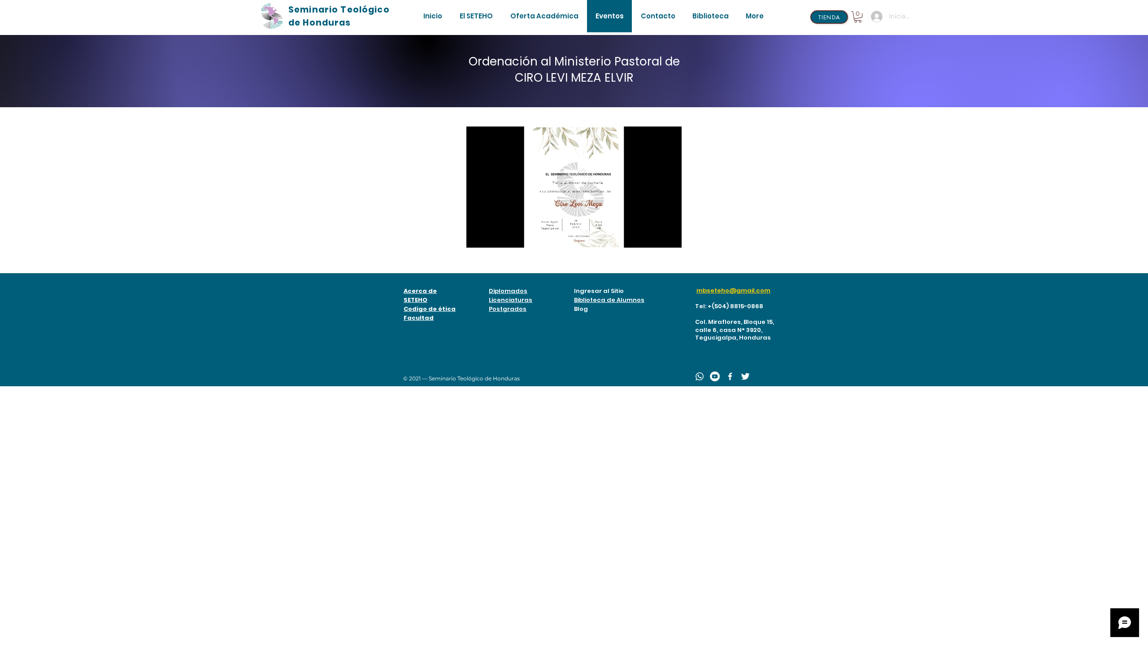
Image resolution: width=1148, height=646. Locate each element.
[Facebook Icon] (730, 376)
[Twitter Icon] (745, 376)
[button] (476, 16)
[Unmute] (493, 235)
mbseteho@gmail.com (733, 290)
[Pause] (478, 235)
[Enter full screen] (669, 235)
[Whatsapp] (699, 376)
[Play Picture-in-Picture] (654, 235)
